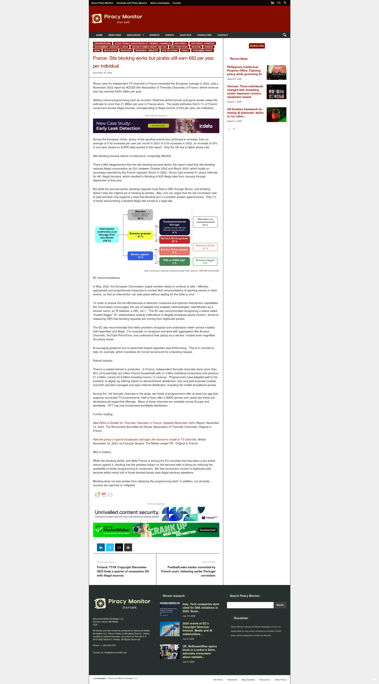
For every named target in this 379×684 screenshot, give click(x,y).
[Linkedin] (272, 3)
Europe (209, 47)
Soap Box (185, 35)
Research (126, 50)
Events (169, 35)
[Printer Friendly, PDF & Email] (104, 496)
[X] (285, 3)
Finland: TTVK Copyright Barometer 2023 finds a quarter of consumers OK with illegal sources (123, 571)
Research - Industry (146, 50)
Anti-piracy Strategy (203, 43)
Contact (177, 2)
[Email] (119, 547)
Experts (154, 35)
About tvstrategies (160, 2)
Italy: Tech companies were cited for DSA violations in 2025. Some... (201, 607)
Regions (196, 47)
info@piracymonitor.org (115, 652)
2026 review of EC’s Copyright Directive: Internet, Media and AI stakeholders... (197, 628)
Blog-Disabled (248, 679)
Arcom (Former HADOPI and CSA (149, 47)
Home (99, 35)
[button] (284, 35)
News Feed (114, 35)
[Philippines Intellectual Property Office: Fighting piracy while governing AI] (276, 72)
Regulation (110, 50)
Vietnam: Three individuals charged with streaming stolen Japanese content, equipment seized (245, 91)
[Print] (128, 547)
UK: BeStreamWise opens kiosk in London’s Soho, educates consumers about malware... (200, 651)
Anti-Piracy (180, 43)
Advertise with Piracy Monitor (131, 2)
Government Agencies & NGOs (111, 47)
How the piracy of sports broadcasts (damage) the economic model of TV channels (144, 439)
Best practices (179, 47)
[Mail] (279, 3)
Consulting (204, 35)
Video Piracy (281, 679)
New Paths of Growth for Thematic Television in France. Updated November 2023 (144, 423)
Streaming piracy (203, 50)
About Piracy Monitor (102, 2)
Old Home (218, 679)
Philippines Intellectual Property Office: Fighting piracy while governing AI (244, 70)
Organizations (102, 43)
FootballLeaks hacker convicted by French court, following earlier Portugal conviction (188, 571)
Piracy (185, 50)
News (97, 50)
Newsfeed (232, 679)
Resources (134, 35)
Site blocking (170, 50)
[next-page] (234, 129)
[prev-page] (229, 129)
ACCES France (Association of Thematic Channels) (142, 43)
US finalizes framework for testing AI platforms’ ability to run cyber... (245, 112)
